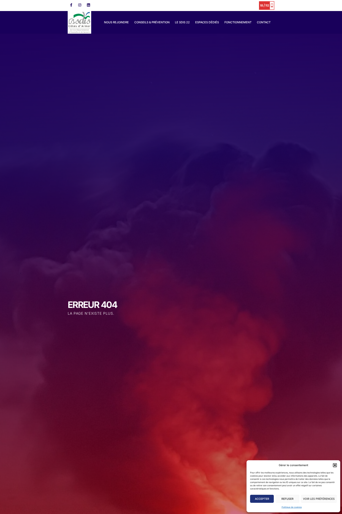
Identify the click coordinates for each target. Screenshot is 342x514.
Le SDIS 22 (182, 22)
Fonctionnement (238, 22)
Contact (264, 22)
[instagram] (80, 4)
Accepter (262, 498)
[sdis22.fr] (79, 32)
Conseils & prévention (152, 22)
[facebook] (71, 4)
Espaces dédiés (207, 22)
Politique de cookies (292, 507)
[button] (335, 465)
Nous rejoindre (116, 22)
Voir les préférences (319, 498)
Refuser (287, 498)
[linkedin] (88, 4)
